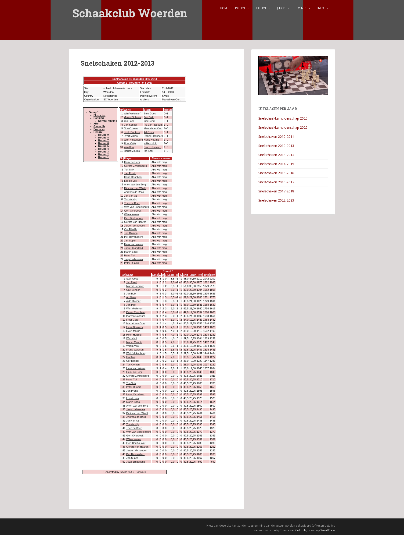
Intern (240, 8)
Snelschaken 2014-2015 (276, 164)
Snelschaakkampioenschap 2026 (282, 127)
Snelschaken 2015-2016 (276, 173)
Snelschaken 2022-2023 (276, 200)
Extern (261, 8)
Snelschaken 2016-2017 (276, 182)
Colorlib (300, 530)
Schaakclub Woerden (130, 10)
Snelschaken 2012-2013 (276, 145)
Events (301, 8)
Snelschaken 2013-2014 (276, 154)
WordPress (328, 530)
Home (224, 8)
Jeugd (281, 8)
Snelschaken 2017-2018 (276, 191)
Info (320, 8)
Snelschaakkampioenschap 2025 (282, 118)
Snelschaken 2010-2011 (276, 136)
